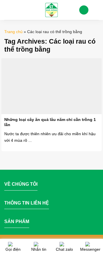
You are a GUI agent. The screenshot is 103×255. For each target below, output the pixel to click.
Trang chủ (13, 31)
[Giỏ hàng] (96, 10)
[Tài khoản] (83, 10)
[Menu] (7, 10)
